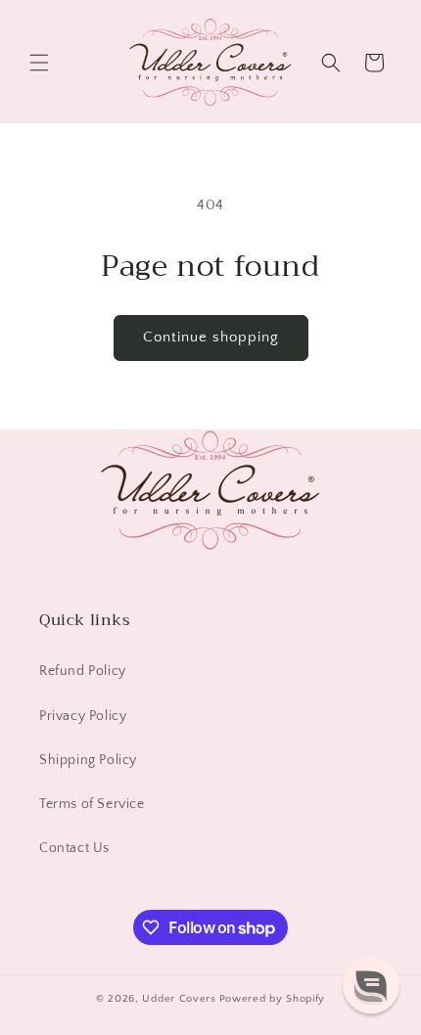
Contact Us (74, 848)
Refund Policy (82, 671)
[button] (39, 62)
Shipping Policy (88, 760)
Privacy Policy (82, 716)
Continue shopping (211, 337)
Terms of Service (92, 804)
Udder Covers (178, 999)
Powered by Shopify (272, 999)
